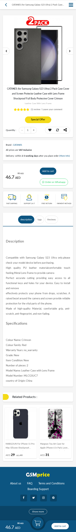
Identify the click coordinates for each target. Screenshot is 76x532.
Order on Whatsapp (55, 182)
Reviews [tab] (51, 219)
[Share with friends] (65, 130)
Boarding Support (38, 489)
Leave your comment (52, 109)
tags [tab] (40, 219)
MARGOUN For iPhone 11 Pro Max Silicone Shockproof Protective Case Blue (20, 447)
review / (36, 109)
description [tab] (26, 219)
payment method (64, 203)
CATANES (17, 145)
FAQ (29, 483)
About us (15, 483)
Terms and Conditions (51, 483)
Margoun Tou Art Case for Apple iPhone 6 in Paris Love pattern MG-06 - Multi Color (53, 447)
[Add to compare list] (57, 130)
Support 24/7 (29, 203)
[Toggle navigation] (71, 4)
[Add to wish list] (49, 130)
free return (47, 203)
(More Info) (64, 156)
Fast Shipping (11, 203)
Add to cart (48, 171)
